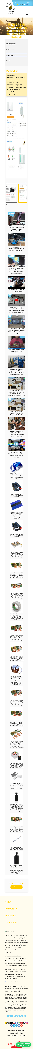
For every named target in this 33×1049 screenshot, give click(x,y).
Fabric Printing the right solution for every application (16, 351)
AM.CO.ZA (12, 77)
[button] (23, 1044)
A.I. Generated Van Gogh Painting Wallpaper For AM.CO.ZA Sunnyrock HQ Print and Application (16, 270)
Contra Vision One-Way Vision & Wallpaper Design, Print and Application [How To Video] (16, 331)
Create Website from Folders (14, 976)
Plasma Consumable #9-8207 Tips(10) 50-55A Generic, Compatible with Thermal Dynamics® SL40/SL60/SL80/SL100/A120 (17, 596)
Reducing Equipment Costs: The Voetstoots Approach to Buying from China (16, 249)
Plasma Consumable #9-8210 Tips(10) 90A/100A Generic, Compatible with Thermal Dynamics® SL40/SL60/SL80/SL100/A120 (17, 829)
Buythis (19, 77)
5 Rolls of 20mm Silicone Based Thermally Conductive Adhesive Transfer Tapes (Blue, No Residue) (16, 476)
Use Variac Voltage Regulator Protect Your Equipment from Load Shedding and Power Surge (16, 392)
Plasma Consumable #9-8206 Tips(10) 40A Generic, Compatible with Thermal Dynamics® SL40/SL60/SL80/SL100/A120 (17, 723)
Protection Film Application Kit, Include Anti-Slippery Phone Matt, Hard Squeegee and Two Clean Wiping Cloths (16, 786)
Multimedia (11, 44)
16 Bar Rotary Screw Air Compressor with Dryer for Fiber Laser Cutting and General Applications (16, 371)
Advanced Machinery (11, 961)
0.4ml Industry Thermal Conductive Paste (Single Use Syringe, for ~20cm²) (16, 848)
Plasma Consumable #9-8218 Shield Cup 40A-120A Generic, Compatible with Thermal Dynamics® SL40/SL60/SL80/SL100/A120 (17, 555)
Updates (10, 49)
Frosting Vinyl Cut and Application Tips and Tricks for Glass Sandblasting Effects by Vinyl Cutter (16, 309)
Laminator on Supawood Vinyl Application (16, 290)
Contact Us (11, 55)
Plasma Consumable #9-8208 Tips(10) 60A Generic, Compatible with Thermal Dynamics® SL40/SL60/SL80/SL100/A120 (17, 658)
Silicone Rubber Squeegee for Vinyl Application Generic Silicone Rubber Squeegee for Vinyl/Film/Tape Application (16, 515)
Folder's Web (18, 974)
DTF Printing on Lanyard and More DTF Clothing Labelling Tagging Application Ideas (16, 228)
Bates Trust (10, 945)
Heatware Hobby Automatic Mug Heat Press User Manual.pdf (16, 89)
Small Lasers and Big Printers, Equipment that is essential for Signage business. (16, 454)
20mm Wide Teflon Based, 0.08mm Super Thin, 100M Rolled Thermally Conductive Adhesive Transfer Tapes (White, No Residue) (16, 616)
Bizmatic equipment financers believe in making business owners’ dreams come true (16, 433)
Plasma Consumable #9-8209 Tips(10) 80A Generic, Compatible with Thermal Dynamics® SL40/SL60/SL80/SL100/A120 (17, 575)
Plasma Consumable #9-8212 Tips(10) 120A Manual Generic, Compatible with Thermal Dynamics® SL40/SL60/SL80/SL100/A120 (17, 703)
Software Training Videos (19, 965)
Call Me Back (16, 887)
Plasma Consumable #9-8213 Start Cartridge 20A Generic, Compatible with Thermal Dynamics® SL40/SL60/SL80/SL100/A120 (17, 765)
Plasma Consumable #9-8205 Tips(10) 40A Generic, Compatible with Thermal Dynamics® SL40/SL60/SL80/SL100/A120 (17, 638)
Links (8, 61)
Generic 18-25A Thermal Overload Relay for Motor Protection (16, 535)
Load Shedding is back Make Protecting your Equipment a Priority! (17, 413)
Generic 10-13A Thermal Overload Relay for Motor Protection (16, 495)
